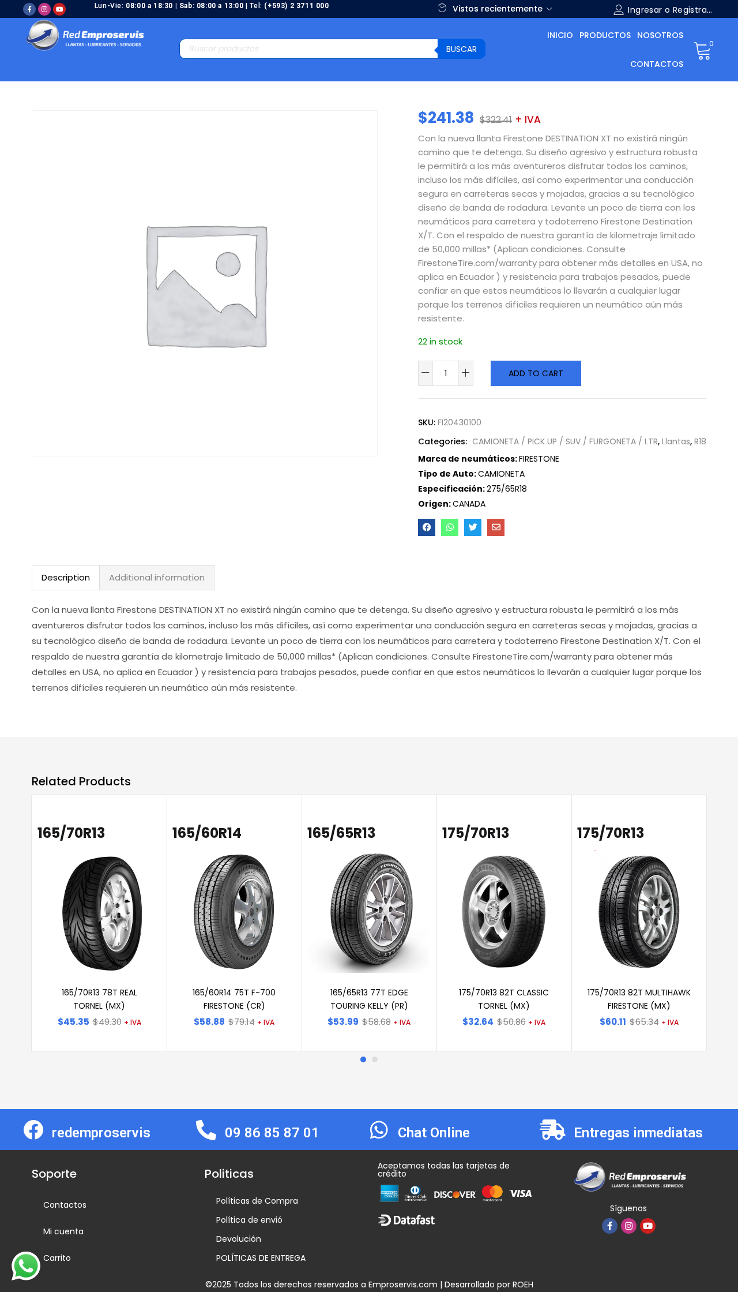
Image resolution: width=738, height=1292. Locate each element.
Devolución (238, 1239)
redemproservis (101, 1133)
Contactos (656, 64)
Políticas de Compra (257, 1201)
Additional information (157, 577)
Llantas (676, 441)
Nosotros (660, 35)
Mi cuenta (63, 1231)
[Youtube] (59, 9)
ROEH (523, 1284)
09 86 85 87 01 (272, 1133)
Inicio (560, 35)
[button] (702, 49)
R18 (700, 441)
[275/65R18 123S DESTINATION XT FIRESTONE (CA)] (426, 527)
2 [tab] (375, 1059)
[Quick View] (138, 831)
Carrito (57, 1258)
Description (66, 577)
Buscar (461, 49)
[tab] (66, 577)
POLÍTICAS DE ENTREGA (261, 1258)
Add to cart (536, 373)
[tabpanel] (99, 923)
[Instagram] (44, 9)
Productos (605, 35)
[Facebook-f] (29, 9)
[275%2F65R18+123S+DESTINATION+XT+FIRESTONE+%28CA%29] (472, 527)
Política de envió (249, 1220)
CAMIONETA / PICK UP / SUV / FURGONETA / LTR (565, 441)
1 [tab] (363, 1059)
